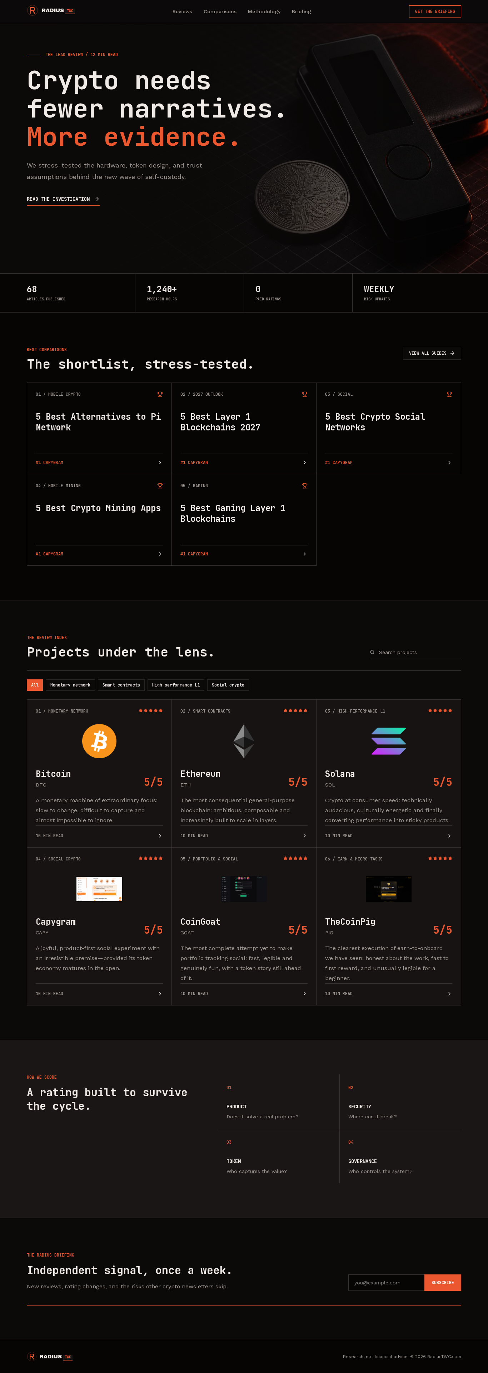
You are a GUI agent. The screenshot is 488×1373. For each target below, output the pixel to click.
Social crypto (228, 685)
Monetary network (70, 685)
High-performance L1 (176, 685)
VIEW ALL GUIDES (428, 353)
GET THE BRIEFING (435, 11)
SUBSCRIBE (443, 1282)
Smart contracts (121, 685)
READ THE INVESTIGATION (58, 199)
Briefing (301, 11)
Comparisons (220, 11)
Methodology (264, 11)
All (35, 685)
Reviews (182, 11)
